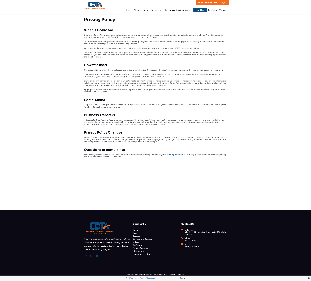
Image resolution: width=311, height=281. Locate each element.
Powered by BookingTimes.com (143, 278)
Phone (207, 2)
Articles (136, 242)
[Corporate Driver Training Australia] (95, 5)
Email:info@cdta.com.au (193, 245)
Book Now (199, 10)
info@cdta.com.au (177, 154)
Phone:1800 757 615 (190, 239)
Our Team (137, 245)
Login (223, 2)
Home (129, 10)
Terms (183, 278)
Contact (222, 10)
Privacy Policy (139, 251)
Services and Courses (142, 239)
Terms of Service (140, 248)
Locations (212, 10)
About (135, 233)
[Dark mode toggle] (309, 278)
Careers (136, 236)
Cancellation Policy (141, 254)
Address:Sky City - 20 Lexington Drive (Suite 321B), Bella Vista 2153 (205, 232)
